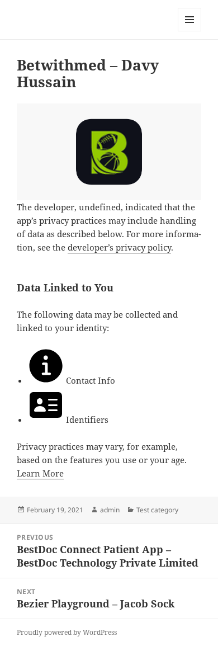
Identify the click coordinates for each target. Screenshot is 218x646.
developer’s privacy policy (119, 247)
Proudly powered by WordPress (67, 632)
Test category (157, 510)
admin (110, 510)
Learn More (40, 473)
